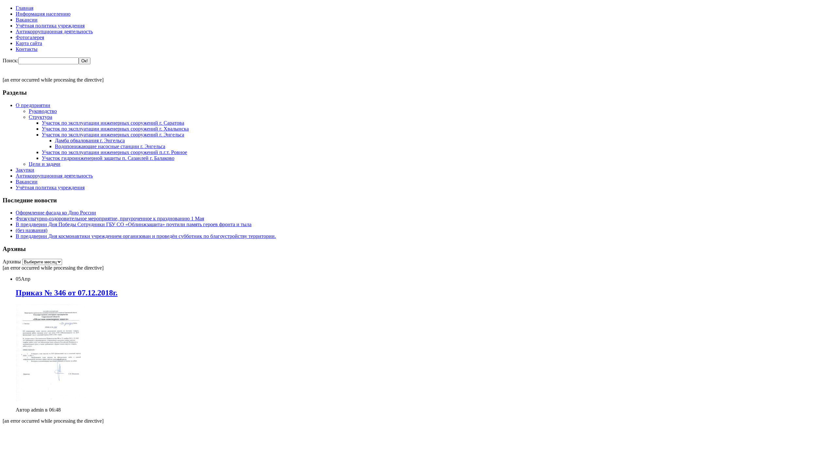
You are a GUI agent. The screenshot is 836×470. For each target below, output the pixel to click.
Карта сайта (29, 43)
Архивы (12, 261)
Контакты (27, 49)
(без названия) (31, 230)
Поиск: (10, 60)
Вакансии (27, 20)
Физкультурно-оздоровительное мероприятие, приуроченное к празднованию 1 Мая (110, 218)
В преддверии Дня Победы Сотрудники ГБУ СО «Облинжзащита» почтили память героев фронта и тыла (133, 224)
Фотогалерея (30, 37)
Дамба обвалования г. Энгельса (90, 140)
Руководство (43, 111)
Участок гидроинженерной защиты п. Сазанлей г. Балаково (108, 158)
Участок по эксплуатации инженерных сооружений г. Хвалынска (115, 129)
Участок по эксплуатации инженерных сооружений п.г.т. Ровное (114, 152)
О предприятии (33, 105)
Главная (24, 8)
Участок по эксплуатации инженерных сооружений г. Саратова (113, 123)
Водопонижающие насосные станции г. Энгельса (110, 146)
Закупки (25, 170)
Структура (40, 117)
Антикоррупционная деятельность (54, 31)
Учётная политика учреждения (50, 25)
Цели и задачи (44, 164)
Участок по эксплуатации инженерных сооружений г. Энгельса (113, 134)
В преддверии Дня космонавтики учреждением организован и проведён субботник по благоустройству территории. (146, 236)
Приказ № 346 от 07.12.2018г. (67, 293)
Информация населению (43, 14)
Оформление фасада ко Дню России (56, 212)
